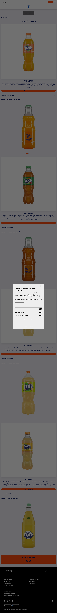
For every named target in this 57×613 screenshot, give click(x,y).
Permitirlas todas (28, 319)
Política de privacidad (19, 302)
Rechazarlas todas (28, 326)
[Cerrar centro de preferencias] (41, 286)
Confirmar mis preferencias (28, 322)
